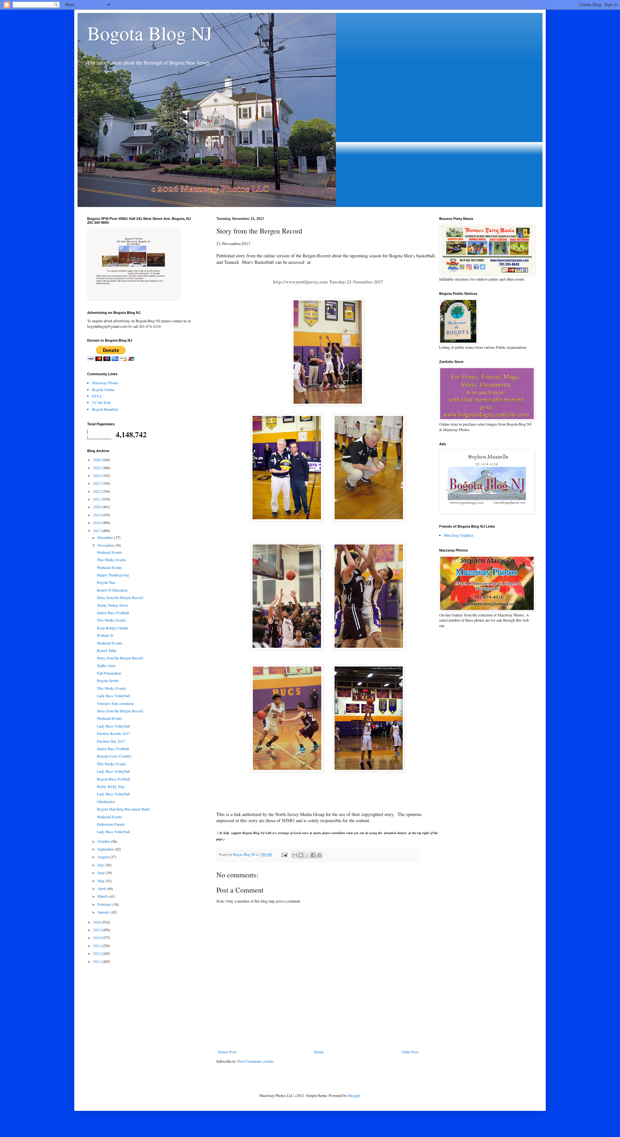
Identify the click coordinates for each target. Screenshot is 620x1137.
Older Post (410, 1051)
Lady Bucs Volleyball (113, 695)
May (102, 880)
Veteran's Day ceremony (115, 703)
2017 (97, 530)
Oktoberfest (106, 801)
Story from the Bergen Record (120, 597)
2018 (97, 522)
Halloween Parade (111, 824)
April (102, 888)
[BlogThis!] (301, 855)
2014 (97, 937)
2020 (97, 506)
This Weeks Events (111, 559)
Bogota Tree (106, 582)
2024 (97, 475)
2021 (97, 498)
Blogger (354, 1095)
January (104, 912)
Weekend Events (109, 552)
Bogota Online (103, 389)
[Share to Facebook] (313, 855)
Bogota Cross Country (114, 756)
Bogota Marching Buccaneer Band (123, 808)
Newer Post (227, 1051)
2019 (97, 514)
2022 (97, 491)
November (106, 545)
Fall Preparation (109, 673)
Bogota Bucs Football (113, 778)
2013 (97, 945)
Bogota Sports (108, 680)
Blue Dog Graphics (459, 535)
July (101, 864)
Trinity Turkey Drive (112, 605)
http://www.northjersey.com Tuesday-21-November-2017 (328, 281)
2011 (97, 961)
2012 (97, 953)
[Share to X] (307, 855)
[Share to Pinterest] (319, 855)
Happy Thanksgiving (113, 574)
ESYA (97, 395)
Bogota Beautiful (105, 409)
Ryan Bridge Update (112, 627)
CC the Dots (101, 402)
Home (319, 1051)
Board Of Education (112, 590)
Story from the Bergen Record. (120, 710)
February (105, 904)
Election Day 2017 (111, 741)
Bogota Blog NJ (149, 33)
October (104, 841)
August (104, 856)
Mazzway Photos (105, 382)
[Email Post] (284, 854)
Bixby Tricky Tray (111, 786)
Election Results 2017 (113, 733)
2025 (97, 467)
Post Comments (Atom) (255, 1061)
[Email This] (295, 855)
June (102, 872)
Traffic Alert (106, 665)
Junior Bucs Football (113, 612)
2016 (97, 922)
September (106, 849)
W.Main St (105, 635)
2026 (97, 459)
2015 (97, 929)
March (103, 896)
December (106, 537)
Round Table (106, 650)
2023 (97, 483)
